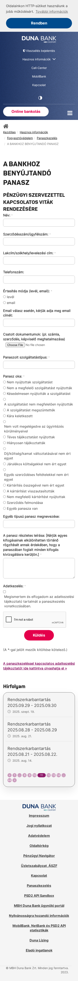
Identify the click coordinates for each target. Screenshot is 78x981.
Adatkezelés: (14, 586)
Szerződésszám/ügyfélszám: (27, 234)
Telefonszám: (13, 272)
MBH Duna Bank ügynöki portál (39, 905)
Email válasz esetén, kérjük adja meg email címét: (37, 313)
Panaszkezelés (47, 138)
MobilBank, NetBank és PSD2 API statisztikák (39, 928)
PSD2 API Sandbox (39, 895)
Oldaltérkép (39, 846)
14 (58, 775)
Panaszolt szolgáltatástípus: (26, 357)
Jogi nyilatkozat (39, 825)
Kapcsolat (39, 875)
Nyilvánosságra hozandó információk (39, 916)
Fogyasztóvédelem (20, 138)
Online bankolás (25, 111)
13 (53, 775)
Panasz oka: (14, 376)
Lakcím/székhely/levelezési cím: (29, 253)
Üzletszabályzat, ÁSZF (39, 866)
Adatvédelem (39, 836)
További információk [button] (52, 11)
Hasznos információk (34, 132)
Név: (8, 215)
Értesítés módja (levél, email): (27, 291)
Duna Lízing (39, 940)
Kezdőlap (9, 132)
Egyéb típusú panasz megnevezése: (31, 516)
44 (9, 780)
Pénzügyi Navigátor (39, 856)
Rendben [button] (39, 23)
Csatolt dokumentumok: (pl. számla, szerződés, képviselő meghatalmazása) (34, 336)
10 (34, 775)
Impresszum (39, 815)
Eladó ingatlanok (39, 950)
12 (48, 775)
